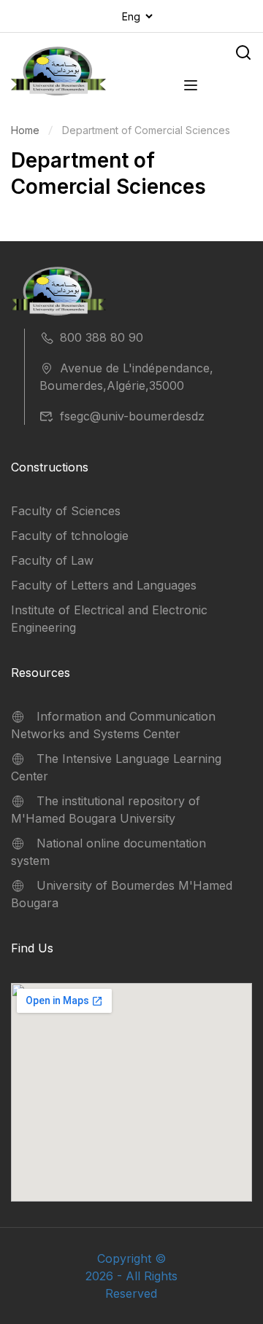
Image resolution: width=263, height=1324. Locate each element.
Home (25, 130)
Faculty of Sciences (66, 511)
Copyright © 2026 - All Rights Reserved (131, 1276)
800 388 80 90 (101, 337)
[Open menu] (192, 87)
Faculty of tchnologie (70, 535)
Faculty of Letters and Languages (104, 585)
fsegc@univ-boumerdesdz (132, 416)
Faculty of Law (52, 560)
